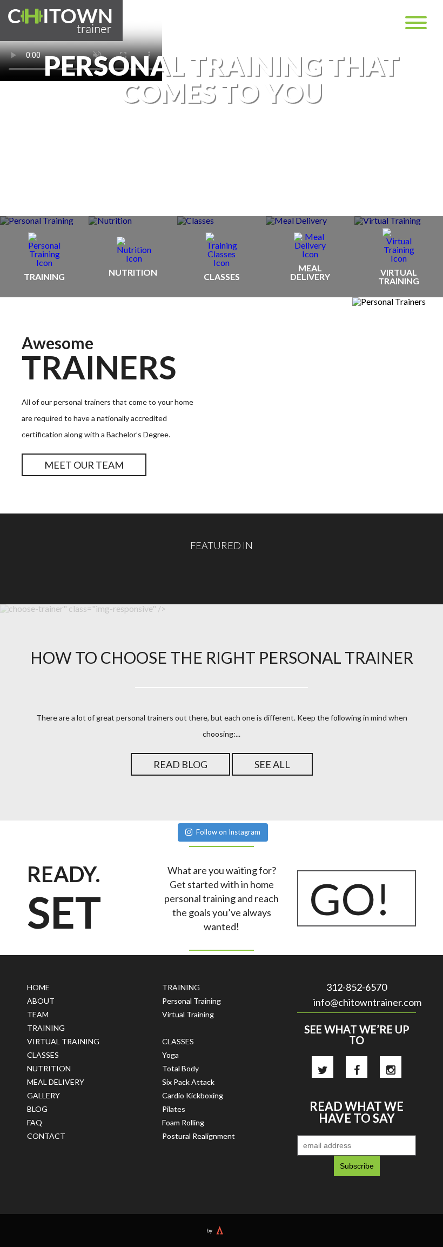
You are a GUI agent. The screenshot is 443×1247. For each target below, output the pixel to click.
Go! (350, 898)
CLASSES (43, 1054)
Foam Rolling (183, 1122)
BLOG (37, 1108)
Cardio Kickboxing (192, 1095)
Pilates (173, 1108)
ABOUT (41, 1000)
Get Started (221, 153)
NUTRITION (49, 1068)
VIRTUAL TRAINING (63, 1041)
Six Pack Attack (188, 1081)
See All (272, 764)
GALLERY (43, 1095)
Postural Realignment (198, 1136)
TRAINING (46, 1027)
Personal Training (191, 1000)
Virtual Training (188, 1014)
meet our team (84, 465)
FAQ (34, 1122)
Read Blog (180, 764)
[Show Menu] (416, 22)
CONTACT (46, 1136)
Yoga (170, 1054)
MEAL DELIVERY (55, 1081)
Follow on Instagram (228, 832)
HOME (38, 987)
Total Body (180, 1068)
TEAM (38, 1014)
